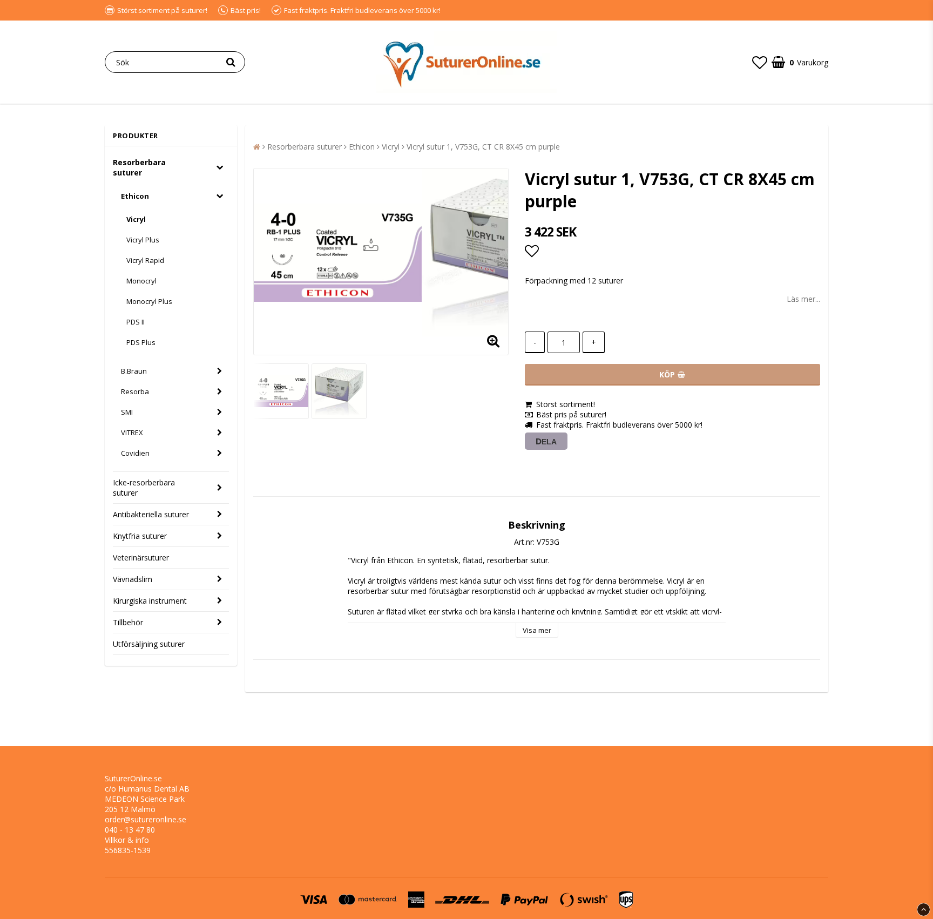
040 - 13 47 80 (130, 830)
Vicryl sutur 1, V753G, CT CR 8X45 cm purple (483, 146)
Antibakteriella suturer (151, 514)
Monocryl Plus (149, 301)
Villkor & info (127, 840)
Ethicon (135, 196)
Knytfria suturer (140, 536)
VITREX (132, 432)
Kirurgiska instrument (150, 601)
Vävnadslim (132, 579)
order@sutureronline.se (145, 819)
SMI (127, 412)
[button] (759, 62)
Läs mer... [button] (803, 299)
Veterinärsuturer (141, 557)
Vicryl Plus (142, 240)
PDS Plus (141, 342)
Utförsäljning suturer (149, 644)
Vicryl (136, 219)
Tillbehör (128, 622)
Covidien (135, 453)
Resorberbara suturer (139, 167)
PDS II (135, 322)
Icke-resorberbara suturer (144, 487)
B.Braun (134, 371)
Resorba (135, 391)
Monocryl (141, 281)
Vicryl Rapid (145, 260)
